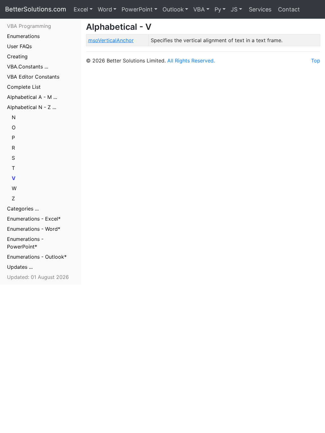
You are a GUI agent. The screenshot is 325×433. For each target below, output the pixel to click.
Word (105, 9)
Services (259, 9)
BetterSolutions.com (35, 9)
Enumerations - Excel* (34, 219)
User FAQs (19, 46)
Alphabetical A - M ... (32, 97)
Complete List (24, 87)
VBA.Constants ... (27, 66)
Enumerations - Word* (33, 229)
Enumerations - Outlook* (37, 257)
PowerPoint (137, 9)
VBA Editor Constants (33, 77)
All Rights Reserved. (191, 60)
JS (234, 9)
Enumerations (23, 36)
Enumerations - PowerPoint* (25, 243)
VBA (199, 9)
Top (315, 60)
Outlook (173, 9)
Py (218, 9)
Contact (288, 9)
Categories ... (23, 208)
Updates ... (20, 267)
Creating (17, 56)
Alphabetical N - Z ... (31, 107)
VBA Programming (29, 26)
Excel (81, 9)
